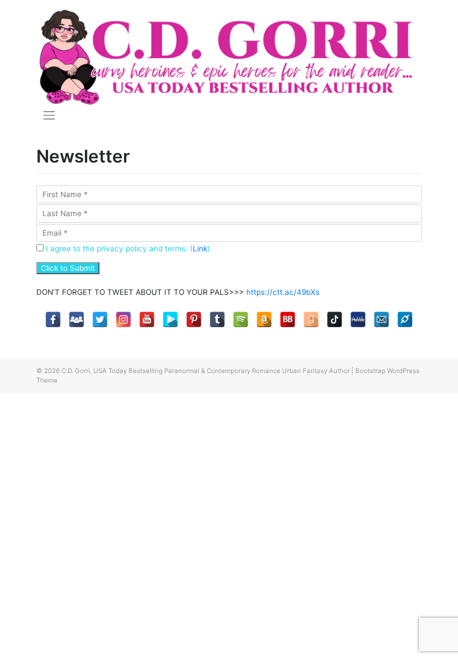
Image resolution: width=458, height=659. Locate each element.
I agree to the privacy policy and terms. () (127, 248)
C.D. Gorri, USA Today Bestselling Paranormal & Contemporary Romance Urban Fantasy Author (205, 371)
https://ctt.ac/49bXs (282, 292)
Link (200, 248)
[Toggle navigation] (49, 115)
